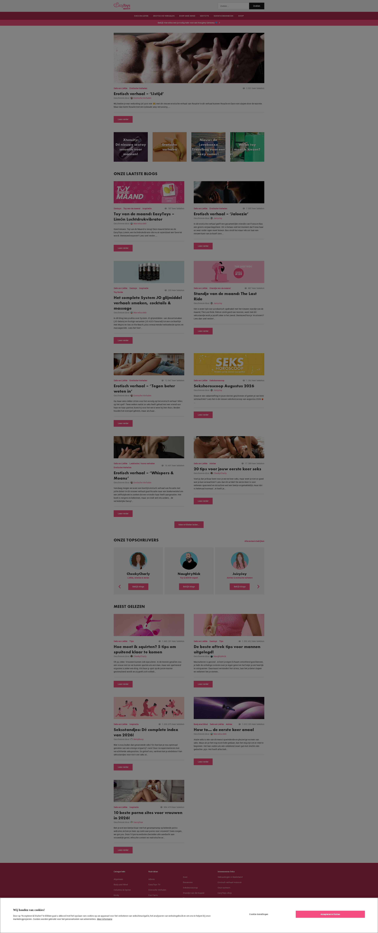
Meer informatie (104, 919)
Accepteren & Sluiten (330, 914)
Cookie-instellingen (258, 914)
